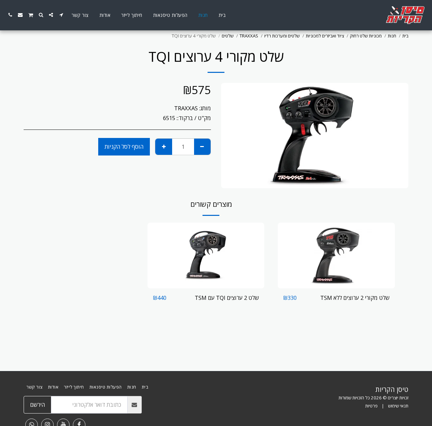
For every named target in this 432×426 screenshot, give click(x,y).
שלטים (228, 36)
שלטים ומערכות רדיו (282, 36)
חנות (392, 36)
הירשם (37, 404)
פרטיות (371, 406)
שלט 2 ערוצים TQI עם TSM (227, 298)
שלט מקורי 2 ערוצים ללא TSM (354, 298)
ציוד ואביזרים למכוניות (325, 36)
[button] (61, 14)
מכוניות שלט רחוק (366, 36)
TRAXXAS (249, 36)
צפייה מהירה (336, 284)
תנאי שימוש (398, 406)
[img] (336, 255)
